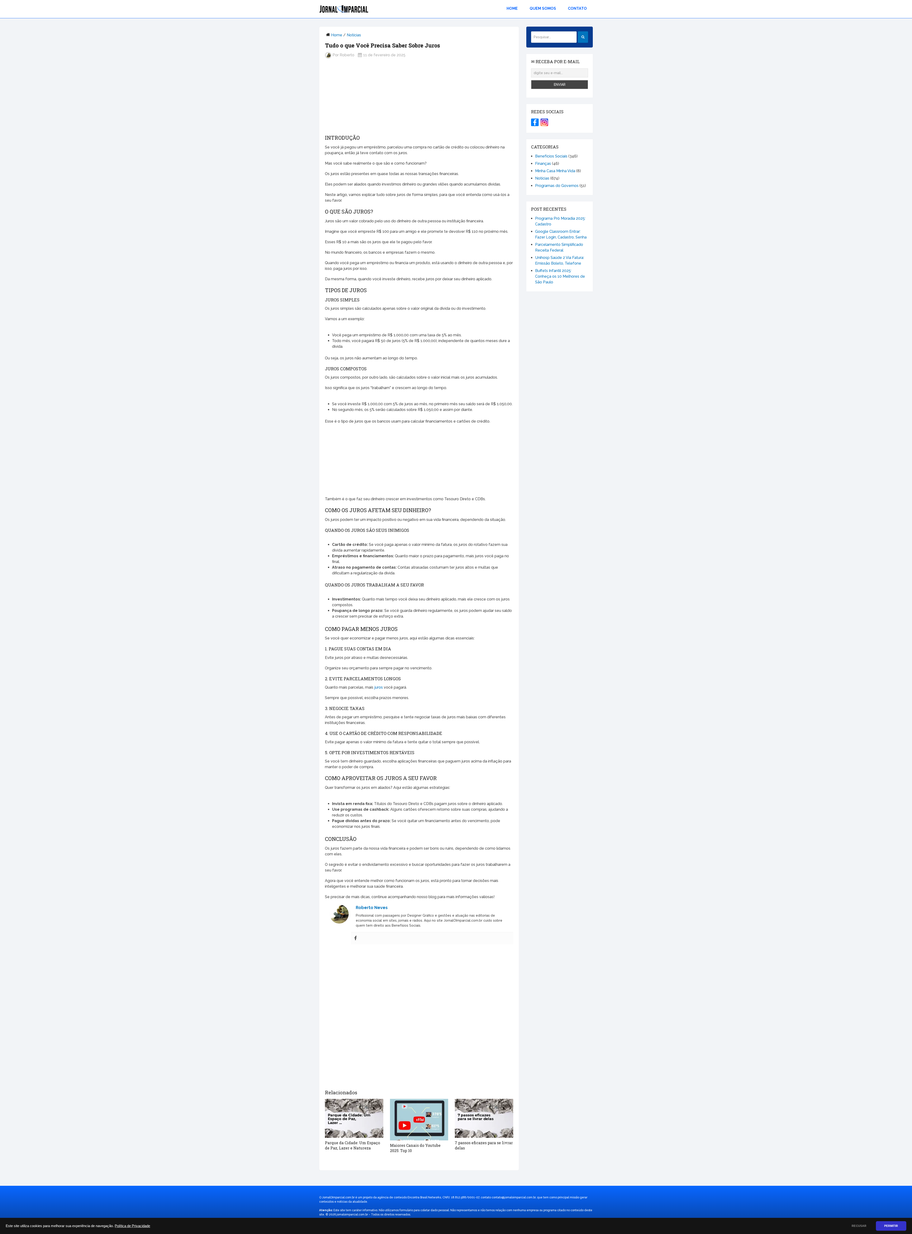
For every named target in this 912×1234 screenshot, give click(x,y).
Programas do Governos (557, 185)
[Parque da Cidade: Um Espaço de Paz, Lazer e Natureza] (354, 1118)
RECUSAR (859, 1226)
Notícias (354, 35)
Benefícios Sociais (551, 156)
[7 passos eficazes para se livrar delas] (484, 1118)
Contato (577, 8)
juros (378, 687)
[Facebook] (355, 938)
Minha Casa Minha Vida (555, 171)
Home (512, 8)
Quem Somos (543, 8)
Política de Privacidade (132, 1226)
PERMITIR (891, 1226)
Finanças (543, 163)
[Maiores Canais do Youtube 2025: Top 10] (419, 1119)
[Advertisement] (419, 100)
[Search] (583, 37)
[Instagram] (544, 122)
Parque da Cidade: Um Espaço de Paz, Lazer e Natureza (352, 1145)
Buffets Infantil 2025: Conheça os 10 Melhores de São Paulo (560, 276)
